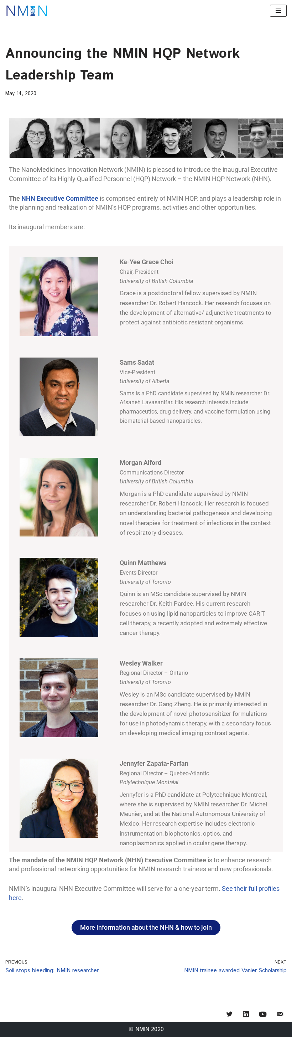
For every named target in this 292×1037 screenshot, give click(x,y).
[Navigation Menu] (278, 11)
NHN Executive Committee (59, 198)
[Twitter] (229, 1014)
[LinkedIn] (246, 1014)
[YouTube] (263, 1014)
